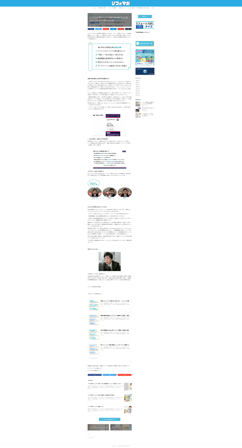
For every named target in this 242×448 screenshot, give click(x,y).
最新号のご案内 (102, 7)
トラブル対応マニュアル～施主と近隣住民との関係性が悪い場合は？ (101, 395)
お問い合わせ (122, 7)
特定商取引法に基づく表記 (143, 7)
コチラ (128, 365)
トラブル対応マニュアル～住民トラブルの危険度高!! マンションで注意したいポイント (105, 383)
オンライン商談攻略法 (94, 22)
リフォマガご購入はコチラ (109, 419)
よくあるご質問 (130, 7)
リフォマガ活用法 (112, 7)
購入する (144, 16)
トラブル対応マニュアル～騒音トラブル (95, 406)
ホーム (94, 7)
